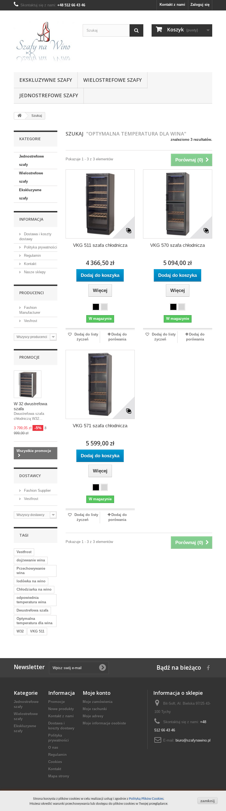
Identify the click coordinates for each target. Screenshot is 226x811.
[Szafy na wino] (44, 43)
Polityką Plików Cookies (146, 798)
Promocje (29, 357)
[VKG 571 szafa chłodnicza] (100, 384)
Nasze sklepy (34, 272)
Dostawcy (30, 475)
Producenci (31, 292)
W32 (20, 631)
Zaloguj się (199, 4)
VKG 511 (37, 631)
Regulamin (32, 255)
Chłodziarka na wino (34, 589)
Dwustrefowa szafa (32, 610)
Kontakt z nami (172, 4)
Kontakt (29, 264)
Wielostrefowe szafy (112, 80)
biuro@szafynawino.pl (193, 740)
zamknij (207, 801)
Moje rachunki (95, 709)
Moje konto (97, 693)
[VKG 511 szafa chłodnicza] (100, 204)
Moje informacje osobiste (104, 723)
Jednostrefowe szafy (48, 95)
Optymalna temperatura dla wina (34, 621)
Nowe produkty (61, 709)
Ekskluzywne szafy (45, 80)
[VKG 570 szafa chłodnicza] (177, 204)
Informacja (31, 219)
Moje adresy (93, 716)
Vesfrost (30, 321)
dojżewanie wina (31, 560)
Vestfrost (30, 499)
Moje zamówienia (97, 702)
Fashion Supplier (37, 490)
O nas (53, 747)
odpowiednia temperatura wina (31, 600)
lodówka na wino (31, 581)
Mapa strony (58, 776)
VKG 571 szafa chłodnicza (100, 425)
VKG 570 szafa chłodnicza (177, 245)
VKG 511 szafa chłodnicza (100, 245)
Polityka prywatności (40, 247)
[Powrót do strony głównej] (19, 115)
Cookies (55, 762)
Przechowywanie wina (31, 570)
